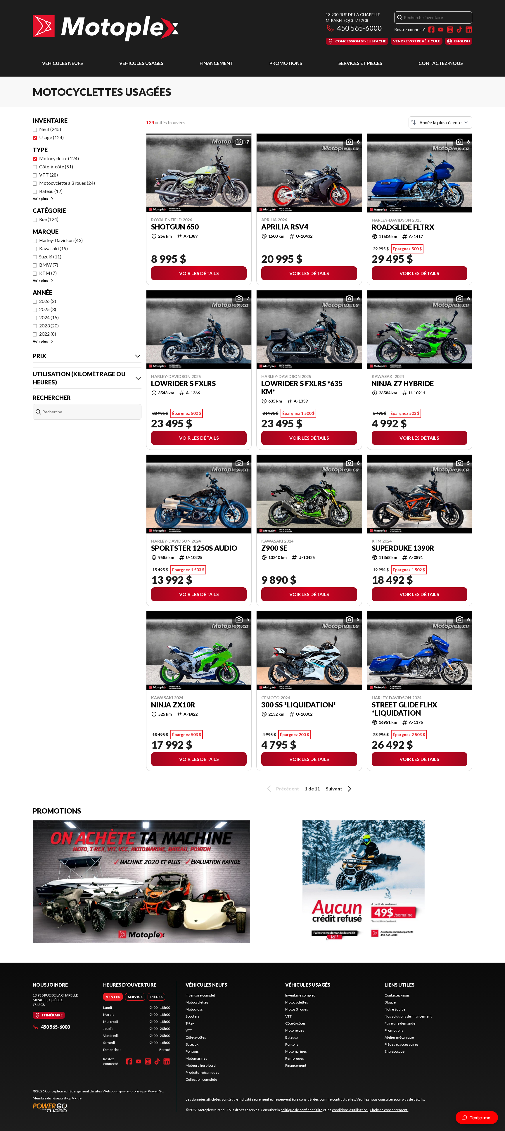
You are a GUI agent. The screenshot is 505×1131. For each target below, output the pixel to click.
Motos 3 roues (296, 1009)
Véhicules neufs (62, 63)
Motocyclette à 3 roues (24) (67, 183)
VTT (189, 1030)
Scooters (193, 1016)
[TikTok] (459, 29)
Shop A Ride (72, 1098)
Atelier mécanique (399, 1037)
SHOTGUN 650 (175, 227)
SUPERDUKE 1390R (403, 548)
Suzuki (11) (50, 256)
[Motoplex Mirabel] (106, 28)
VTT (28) (48, 174)
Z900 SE (274, 548)
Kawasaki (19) (53, 248)
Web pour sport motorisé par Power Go (133, 1091)
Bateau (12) (51, 191)
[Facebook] (431, 29)
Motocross (194, 1009)
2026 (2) (47, 301)
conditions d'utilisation (350, 1110)
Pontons (192, 1051)
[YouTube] (440, 29)
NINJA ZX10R (173, 705)
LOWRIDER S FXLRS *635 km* (302, 387)
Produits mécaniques (202, 1072)
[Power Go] (98, 1107)
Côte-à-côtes (196, 1037)
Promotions (285, 63)
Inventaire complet (200, 995)
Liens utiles (399, 984)
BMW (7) (48, 264)
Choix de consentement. (389, 1110)
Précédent (287, 788)
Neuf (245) (50, 129)
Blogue (390, 1002)
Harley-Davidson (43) (61, 240)
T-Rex (190, 1023)
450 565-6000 (359, 28)
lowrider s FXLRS (183, 383)
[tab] (113, 997)
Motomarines (196, 1058)
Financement (216, 63)
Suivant (334, 788)
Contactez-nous (440, 63)
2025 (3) (47, 309)
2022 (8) (47, 333)
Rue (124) (48, 219)
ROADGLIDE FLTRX (403, 227)
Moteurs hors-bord (201, 1065)
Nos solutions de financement (408, 1016)
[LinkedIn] (468, 29)
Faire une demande (400, 1023)
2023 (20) (49, 325)
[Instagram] (450, 29)
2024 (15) (49, 317)
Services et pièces (360, 63)
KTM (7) (48, 273)
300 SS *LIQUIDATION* (298, 705)
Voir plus (40, 198)
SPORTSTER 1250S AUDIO (194, 548)
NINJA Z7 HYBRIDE (403, 383)
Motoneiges (294, 1030)
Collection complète (201, 1079)
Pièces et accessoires (401, 1044)
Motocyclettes (197, 1002)
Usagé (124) (51, 137)
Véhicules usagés (141, 63)
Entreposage (394, 1051)
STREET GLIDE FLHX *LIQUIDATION (404, 709)
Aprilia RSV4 (284, 227)
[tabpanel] (136, 1028)
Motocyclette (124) (59, 158)
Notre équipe (395, 1009)
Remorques (294, 1058)
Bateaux (192, 1044)
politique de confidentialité (301, 1110)
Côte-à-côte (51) (56, 166)
